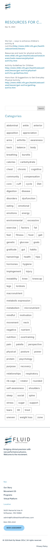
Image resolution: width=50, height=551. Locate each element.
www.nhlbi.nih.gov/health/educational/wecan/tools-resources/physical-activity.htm (25, 58)
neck (26, 322)
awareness (36, 140)
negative (11, 329)
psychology (25, 359)
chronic (22, 169)
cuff (19, 183)
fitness (19, 235)
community (13, 176)
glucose (24, 242)
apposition (12, 132)
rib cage (11, 381)
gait (40, 235)
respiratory (32, 373)
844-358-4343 (10, 522)
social (20, 395)
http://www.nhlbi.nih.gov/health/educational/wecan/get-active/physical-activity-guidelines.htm (24, 70)
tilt (18, 410)
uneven (11, 417)
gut (23, 249)
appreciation (30, 132)
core (9, 183)
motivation (26, 315)
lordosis (20, 286)
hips (38, 256)
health (27, 256)
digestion (12, 191)
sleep (10, 395)
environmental (15, 220)
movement (12, 322)
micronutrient (31, 308)
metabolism (13, 308)
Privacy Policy (42, 546)
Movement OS (10, 491)
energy (26, 213)
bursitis (26, 154)
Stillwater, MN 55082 (13, 513)
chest (10, 169)
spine (32, 395)
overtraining (27, 337)
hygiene (27, 264)
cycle (29, 183)
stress (10, 402)
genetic (11, 242)
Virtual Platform (10, 498)
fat (35, 227)
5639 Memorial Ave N (13, 510)
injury (29, 271)
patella (19, 344)
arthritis (21, 140)
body (33, 147)
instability (12, 278)
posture (25, 351)
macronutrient (14, 293)
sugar (21, 402)
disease (26, 191)
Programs (8, 495)
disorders (12, 198)
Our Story (8, 487)
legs (9, 286)
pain (9, 344)
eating (10, 205)
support (34, 402)
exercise (11, 227)
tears (9, 410)
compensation (32, 176)
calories (11, 162)
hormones (12, 264)
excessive (33, 220)
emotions (12, 213)
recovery (26, 366)
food (30, 235)
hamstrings (13, 256)
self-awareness (15, 388)
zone (40, 417)
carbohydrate (27, 162)
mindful (11, 315)
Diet (39, 183)
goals (36, 242)
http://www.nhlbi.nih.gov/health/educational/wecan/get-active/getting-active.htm (24, 85)
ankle (26, 125)
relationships (14, 373)
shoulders (34, 388)
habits (33, 249)
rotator (24, 381)
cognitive (36, 169)
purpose (11, 366)
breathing (12, 154)
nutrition (11, 337)
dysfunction (28, 198)
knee (25, 278)
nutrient (25, 329)
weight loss (26, 417)
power (37, 351)
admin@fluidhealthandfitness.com (19, 517)
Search (41, 108)
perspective (35, 344)
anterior (38, 125)
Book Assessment (14, 528)
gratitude (12, 249)
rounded (37, 381)
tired (27, 410)
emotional (23, 205)
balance (21, 147)
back (9, 147)
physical (11, 351)
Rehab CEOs (20, 540)
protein (10, 359)
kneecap (37, 278)
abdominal (12, 125)
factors (25, 227)
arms (9, 140)
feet (9, 235)
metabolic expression (18, 300)
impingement (14, 271)
